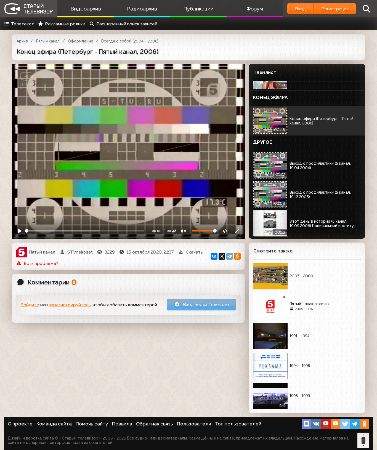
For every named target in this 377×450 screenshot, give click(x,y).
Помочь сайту (92, 424)
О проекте (20, 424)
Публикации (198, 9)
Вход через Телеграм (205, 304)
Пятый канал (48, 41)
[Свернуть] (237, 231)
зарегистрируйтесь (70, 304)
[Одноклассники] (237, 256)
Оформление (80, 41)
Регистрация (335, 8)
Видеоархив (85, 9)
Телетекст (22, 23)
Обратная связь (154, 424)
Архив (22, 41)
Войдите (29, 304)
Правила (122, 424)
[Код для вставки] (225, 231)
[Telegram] (229, 256)
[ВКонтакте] (214, 256)
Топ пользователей (238, 424)
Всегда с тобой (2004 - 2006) (129, 41)
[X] (222, 256)
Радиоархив (142, 9)
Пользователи (194, 424)
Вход (300, 8)
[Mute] (183, 231)
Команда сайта (54, 424)
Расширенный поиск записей (126, 23)
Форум (254, 9)
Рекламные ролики (65, 23)
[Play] (20, 231)
